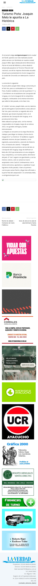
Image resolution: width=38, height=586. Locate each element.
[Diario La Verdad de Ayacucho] (27, 1)
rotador (11, 10)
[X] (8, 29)
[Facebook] (4, 29)
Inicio (3, 7)
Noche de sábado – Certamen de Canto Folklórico (8, 223)
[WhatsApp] (17, 29)
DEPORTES (9, 7)
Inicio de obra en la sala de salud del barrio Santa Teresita (27, 223)
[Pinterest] (13, 29)
